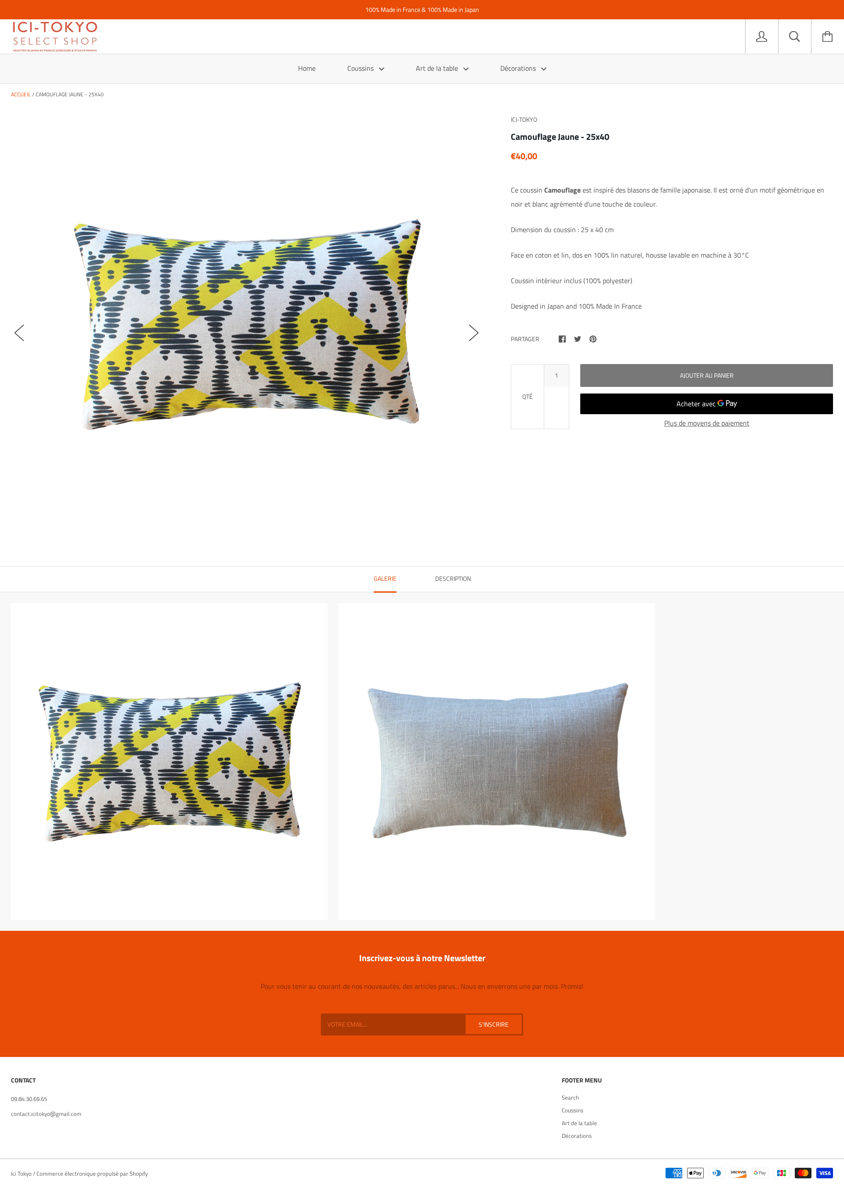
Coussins (361, 68)
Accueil (21, 94)
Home (307, 68)
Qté (527, 396)
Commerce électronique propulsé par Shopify (92, 1173)
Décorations (519, 68)
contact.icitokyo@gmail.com (46, 1113)
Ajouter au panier (707, 375)
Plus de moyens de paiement (706, 423)
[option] (246, 324)
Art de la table (438, 68)
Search (570, 1097)
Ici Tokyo (21, 1173)
